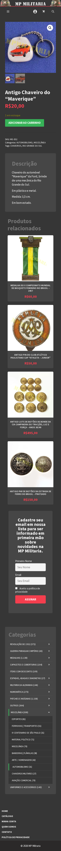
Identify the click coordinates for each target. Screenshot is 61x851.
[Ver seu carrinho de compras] (43, 11)
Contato (7, 832)
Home (5, 811)
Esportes (19, 719)
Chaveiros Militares (24, 773)
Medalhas (18, 657)
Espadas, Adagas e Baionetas (27, 678)
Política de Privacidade (15, 837)
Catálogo (7, 816)
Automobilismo (24, 142)
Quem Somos (9, 826)
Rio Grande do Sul (32, 145)
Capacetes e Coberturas (26, 664)
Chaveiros (15, 145)
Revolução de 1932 (23, 644)
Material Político (23, 739)
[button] (53, 11)
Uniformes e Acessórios (26, 787)
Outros (17, 705)
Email (18, 574)
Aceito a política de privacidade (27, 590)
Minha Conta (9, 821)
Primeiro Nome (23, 561)
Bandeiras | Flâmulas (24, 753)
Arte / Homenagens (24, 760)
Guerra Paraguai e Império (26, 651)
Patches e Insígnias (24, 698)
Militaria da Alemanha (24, 685)
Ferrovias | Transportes (26, 726)
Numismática (19, 691)
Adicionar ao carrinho (24, 123)
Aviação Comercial (23, 780)
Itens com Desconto (23, 671)
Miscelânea (40, 142)
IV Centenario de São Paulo (28, 732)
